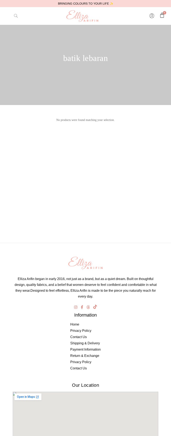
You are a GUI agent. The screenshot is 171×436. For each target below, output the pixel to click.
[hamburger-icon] (5, 16)
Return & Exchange (84, 355)
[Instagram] (76, 307)
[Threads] (88, 307)
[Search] (12, 16)
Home (74, 324)
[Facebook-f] (82, 307)
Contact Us (78, 337)
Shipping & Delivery (85, 343)
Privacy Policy (80, 330)
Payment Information (85, 349)
